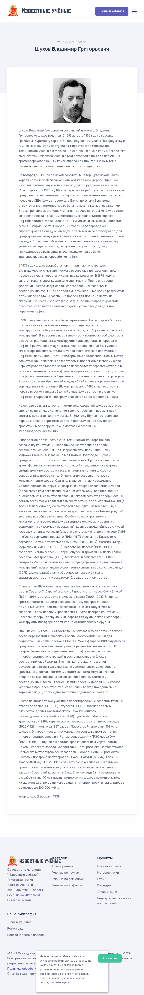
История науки (74, 41)
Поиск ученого (63, 866)
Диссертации (107, 892)
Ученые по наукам (65, 872)
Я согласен (110, 958)
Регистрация (16, 928)
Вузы (100, 879)
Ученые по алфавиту (67, 885)
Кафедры (104, 885)
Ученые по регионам (67, 879)
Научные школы (109, 866)
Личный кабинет (111, 11)
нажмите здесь (59, 982)
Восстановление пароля (25, 935)
